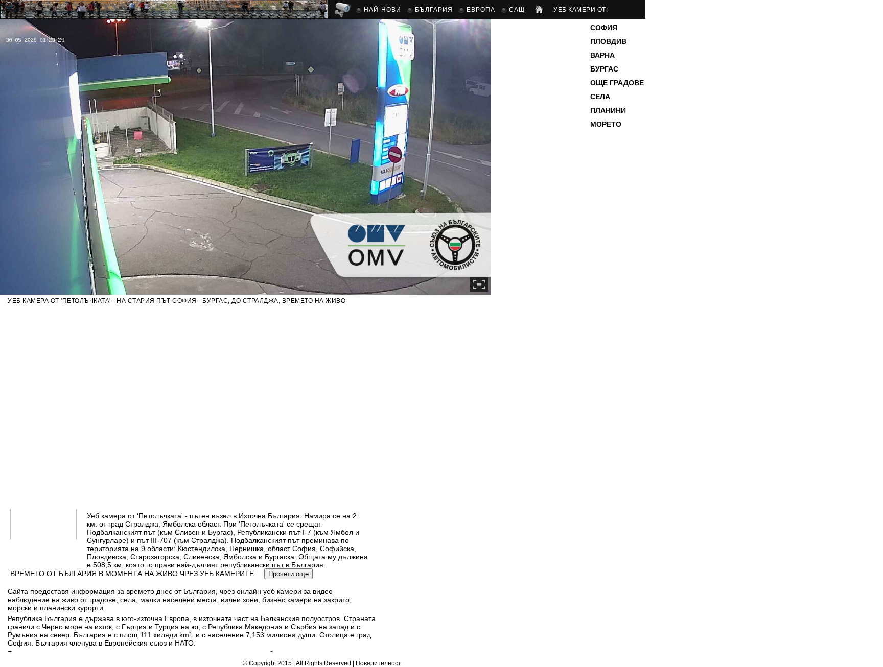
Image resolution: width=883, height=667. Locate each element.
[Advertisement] (542, 175)
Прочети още (288, 574)
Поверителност (378, 663)
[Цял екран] (479, 284)
